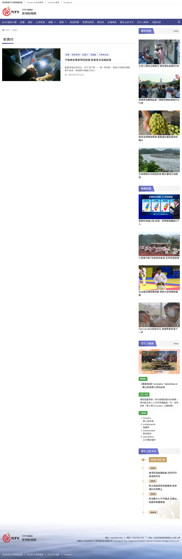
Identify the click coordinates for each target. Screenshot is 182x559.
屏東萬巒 (76, 54)
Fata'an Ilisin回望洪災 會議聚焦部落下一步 (158, 330)
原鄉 (68, 54)
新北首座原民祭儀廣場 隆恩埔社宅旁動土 (163, 487)
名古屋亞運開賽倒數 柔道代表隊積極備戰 (158, 293)
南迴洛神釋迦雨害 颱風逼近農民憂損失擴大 (158, 138)
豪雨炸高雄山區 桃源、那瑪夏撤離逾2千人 (159, 222)
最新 (30, 22)
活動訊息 (156, 22)
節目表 (100, 22)
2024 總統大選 (9, 22)
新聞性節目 (88, 22)
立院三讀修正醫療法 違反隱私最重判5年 (159, 66)
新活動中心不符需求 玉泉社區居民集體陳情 (163, 500)
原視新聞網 (29, 13)
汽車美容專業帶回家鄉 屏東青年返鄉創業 (88, 60)
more (153, 512)
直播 (22, 22)
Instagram (68, 2)
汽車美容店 (103, 54)
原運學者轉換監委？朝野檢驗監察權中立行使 (159, 101)
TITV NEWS (27, 10)
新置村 (85, 54)
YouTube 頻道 (53, 2)
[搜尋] (179, 22)
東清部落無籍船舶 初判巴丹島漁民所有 (163, 475)
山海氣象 (40, 22)
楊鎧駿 (93, 54)
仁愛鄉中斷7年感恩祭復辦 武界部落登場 (159, 258)
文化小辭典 (142, 22)
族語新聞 (74, 22)
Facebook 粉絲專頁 (35, 2)
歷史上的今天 (127, 22)
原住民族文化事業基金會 (12, 2)
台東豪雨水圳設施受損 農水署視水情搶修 (158, 175)
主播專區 (112, 22)
